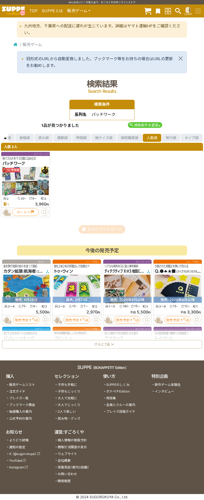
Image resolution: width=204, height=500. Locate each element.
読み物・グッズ (69, 418)
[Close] (181, 58)
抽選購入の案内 (20, 411)
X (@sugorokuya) (22, 454)
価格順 (24, 138)
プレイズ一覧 (19, 398)
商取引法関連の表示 (72, 447)
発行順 (171, 138)
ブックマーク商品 (22, 405)
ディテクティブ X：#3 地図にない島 (126, 271)
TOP (33, 10)
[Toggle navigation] (198, 11)
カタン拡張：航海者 (19, 271)
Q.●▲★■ (165, 271)
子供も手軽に (67, 385)
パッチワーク (13, 163)
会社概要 (64, 460)
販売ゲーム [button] (77, 10)
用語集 (111, 398)
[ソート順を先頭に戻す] (5, 138)
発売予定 (22, 320)
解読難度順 (129, 138)
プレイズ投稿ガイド (120, 411)
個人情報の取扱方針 (72, 440)
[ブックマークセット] (158, 10)
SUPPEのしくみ (118, 385)
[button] (145, 125)
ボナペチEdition (118, 391)
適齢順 (62, 138)
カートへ (24, 212)
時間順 (81, 138)
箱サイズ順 (103, 138)
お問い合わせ (67, 474)
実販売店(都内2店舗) (73, 467)
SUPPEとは (52, 10)
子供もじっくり (69, 391)
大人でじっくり (69, 405)
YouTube (15, 460)
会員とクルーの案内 (120, 405)
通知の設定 (17, 447)
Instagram (16, 467)
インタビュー (164, 391)
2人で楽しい (67, 411)
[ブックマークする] (45, 212)
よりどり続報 (19, 440)
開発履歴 (64, 481)
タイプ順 (192, 138)
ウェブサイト (67, 454)
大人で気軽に (67, 398)
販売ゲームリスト (22, 385)
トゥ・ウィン (63, 271)
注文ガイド (17, 391)
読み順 (43, 138)
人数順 (152, 138)
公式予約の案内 (20, 418)
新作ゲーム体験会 (168, 385)
